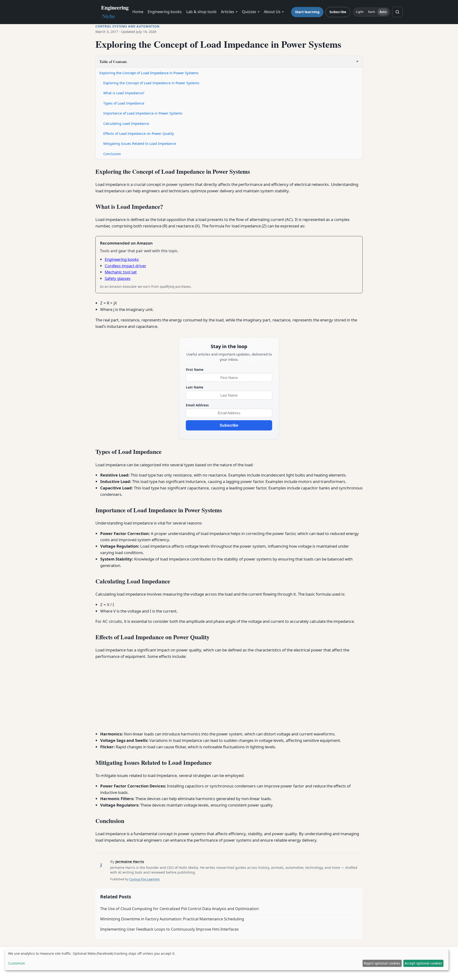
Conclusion (112, 154)
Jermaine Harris (129, 861)
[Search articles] (397, 12)
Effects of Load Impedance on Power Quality (138, 133)
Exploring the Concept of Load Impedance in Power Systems (148, 72)
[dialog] (226, 959)
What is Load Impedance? (123, 93)
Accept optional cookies (423, 963)
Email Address (197, 405)
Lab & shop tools (201, 11)
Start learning (307, 11)
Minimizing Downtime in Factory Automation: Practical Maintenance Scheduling (172, 919)
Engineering (115, 12)
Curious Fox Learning (144, 879)
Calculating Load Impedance (126, 123)
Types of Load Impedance (123, 103)
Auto (383, 12)
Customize (16, 963)
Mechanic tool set (121, 272)
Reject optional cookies (382, 963)
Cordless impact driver (125, 265)
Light (360, 12)
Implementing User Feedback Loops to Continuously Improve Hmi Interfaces (169, 929)
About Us (272, 11)
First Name (194, 369)
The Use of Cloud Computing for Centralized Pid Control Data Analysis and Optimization (179, 908)
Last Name (194, 387)
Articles (227, 11)
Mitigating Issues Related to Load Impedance (139, 143)
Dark (371, 12)
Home (137, 11)
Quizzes (249, 11)
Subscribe (337, 11)
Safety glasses (117, 278)
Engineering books (165, 11)
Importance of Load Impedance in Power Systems (142, 113)
